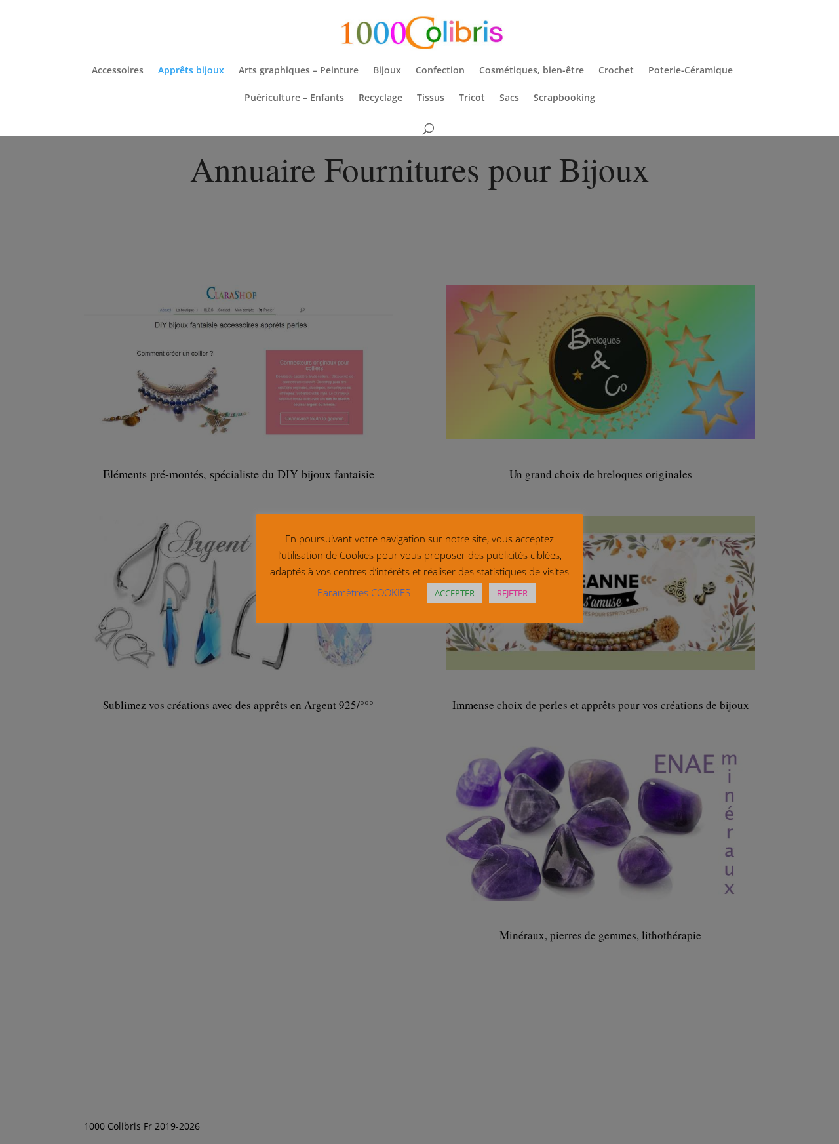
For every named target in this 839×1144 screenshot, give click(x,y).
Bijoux (387, 71)
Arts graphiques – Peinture (299, 71)
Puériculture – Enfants (294, 98)
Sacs (509, 98)
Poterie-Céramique (690, 71)
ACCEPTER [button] (455, 593)
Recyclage (380, 98)
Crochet (616, 71)
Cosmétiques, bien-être (531, 71)
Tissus (430, 98)
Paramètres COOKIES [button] (363, 592)
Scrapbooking (564, 98)
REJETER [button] (512, 593)
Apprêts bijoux (191, 71)
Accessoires (118, 71)
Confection (440, 71)
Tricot (472, 98)
